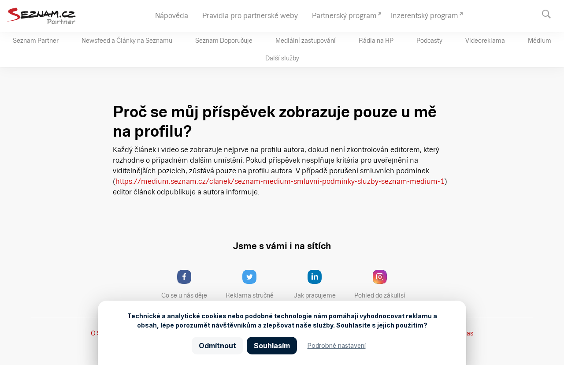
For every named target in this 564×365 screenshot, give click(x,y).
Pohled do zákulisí (379, 295)
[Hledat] (550, 13)
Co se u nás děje (184, 295)
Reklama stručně (250, 295)
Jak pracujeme (315, 295)
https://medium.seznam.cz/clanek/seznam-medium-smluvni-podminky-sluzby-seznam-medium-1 (280, 181)
